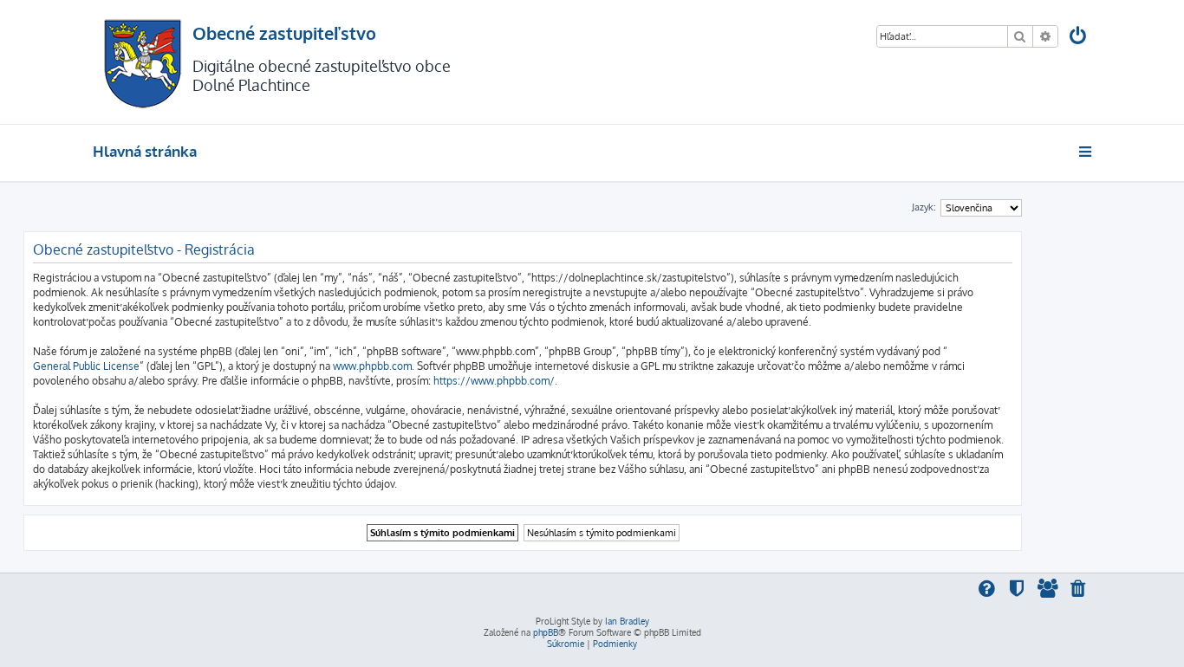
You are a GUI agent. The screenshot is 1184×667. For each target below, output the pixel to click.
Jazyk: (924, 207)
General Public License (86, 365)
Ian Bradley (627, 621)
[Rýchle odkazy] (1086, 151)
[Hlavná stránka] (142, 62)
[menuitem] (1079, 37)
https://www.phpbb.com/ (494, 380)
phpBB (545, 632)
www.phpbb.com (372, 365)
